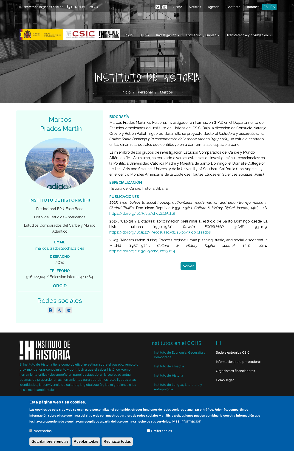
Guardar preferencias (49, 441)
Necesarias (43, 430)
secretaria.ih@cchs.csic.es (43, 7)
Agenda (214, 7)
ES (265, 7)
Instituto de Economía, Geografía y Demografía (180, 354)
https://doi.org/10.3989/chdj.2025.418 (142, 213)
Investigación (166, 35)
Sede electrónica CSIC (233, 352)
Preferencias (161, 430)
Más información (186, 421)
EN (272, 7)
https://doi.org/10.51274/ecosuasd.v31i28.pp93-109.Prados (160, 232)
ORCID (60, 285)
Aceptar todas (86, 441)
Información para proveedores (238, 362)
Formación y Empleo (201, 35)
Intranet (253, 7)
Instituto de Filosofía (169, 366)
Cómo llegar (225, 380)
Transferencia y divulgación (247, 35)
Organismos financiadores (235, 371)
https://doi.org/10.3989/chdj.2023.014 (142, 251)
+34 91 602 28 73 (84, 7)
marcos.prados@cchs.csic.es (59, 248)
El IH (143, 35)
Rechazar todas (117, 441)
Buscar (177, 7)
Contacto (233, 7)
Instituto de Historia (168, 375)
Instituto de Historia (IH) (59, 200)
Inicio (129, 35)
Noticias (195, 7)
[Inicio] (71, 34)
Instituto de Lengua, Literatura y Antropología (178, 387)
